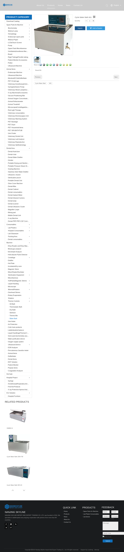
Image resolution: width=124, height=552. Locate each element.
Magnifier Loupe (13, 209)
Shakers (11, 298)
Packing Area (12, 236)
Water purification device (16, 339)
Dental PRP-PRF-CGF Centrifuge (19, 221)
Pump (10, 45)
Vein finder (11, 321)
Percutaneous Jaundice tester (18, 350)
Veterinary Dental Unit (15, 136)
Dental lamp (12, 201)
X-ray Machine (13, 218)
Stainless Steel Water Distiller (18, 172)
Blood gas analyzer (14, 249)
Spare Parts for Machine (14, 25)
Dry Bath (13, 310)
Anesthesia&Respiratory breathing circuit (20, 384)
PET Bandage (13, 122)
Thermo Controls (14, 301)
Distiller (10, 260)
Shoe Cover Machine (15, 183)
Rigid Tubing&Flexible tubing (18, 57)
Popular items (13, 368)
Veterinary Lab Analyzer (16, 139)
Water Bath (13, 318)
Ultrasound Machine (15, 66)
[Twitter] (16, 524)
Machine (9, 242)
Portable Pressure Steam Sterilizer (20, 166)
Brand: (37, 70)
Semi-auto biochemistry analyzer (19, 336)
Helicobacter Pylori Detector (17, 254)
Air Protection (12, 324)
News (68, 5)
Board (10, 54)
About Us (40, 5)
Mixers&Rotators (13, 289)
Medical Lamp (13, 31)
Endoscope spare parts (16, 37)
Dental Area (10, 148)
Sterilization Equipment (16, 275)
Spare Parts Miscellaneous (17, 48)
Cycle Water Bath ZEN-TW (15, 456)
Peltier (10, 63)
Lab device (86, 516)
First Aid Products (14, 387)
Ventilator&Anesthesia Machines (19, 51)
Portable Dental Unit (15, 180)
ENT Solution (12, 362)
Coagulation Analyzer (15, 371)
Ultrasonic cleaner (14, 175)
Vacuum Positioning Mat (16, 95)
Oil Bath (12, 304)
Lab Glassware (13, 233)
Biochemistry (12, 28)
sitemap (96, 549)
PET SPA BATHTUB (15, 130)
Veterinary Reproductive (16, 142)
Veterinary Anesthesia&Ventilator (19, 84)
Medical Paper (13, 40)
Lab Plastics (12, 228)
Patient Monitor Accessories (17, 60)
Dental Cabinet (13, 189)
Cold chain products (15, 327)
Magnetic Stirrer (13, 269)
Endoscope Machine (15, 72)
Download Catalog (12, 21)
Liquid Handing (13, 284)
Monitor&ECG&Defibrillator (17, 78)
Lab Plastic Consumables (91, 514)
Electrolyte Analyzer (15, 252)
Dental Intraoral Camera (16, 198)
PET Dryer (11, 124)
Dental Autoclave (14, 151)
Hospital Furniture (14, 396)
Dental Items (12, 359)
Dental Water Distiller (15, 157)
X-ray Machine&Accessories (18, 93)
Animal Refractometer (15, 101)
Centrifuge (11, 257)
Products (51, 5)
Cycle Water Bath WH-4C (14, 485)
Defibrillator (12, 356)
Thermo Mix (14, 315)
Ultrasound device (14, 344)
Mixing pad (12, 212)
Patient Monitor (13, 365)
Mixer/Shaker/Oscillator (16, 272)
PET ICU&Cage (13, 81)
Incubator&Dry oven (15, 266)
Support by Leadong (87, 549)
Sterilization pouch (14, 177)
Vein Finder (12, 133)
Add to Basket (97, 28)
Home (60, 5)
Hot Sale (9, 374)
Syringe (10, 381)
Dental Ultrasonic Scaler (16, 207)
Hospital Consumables (16, 230)
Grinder (10, 160)
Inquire (80, 28)
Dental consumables (15, 192)
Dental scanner (13, 204)
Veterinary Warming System (17, 119)
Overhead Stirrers (14, 292)
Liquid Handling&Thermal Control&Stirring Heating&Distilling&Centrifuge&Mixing (20, 333)
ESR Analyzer (13, 347)
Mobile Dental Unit (14, 215)
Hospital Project (11, 377)
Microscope (12, 286)
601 (50, 83)
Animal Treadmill (14, 104)
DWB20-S (10, 428)
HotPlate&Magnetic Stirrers (17, 281)
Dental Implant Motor (15, 195)
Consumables (11, 224)
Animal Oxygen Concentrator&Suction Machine (20, 98)
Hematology (12, 34)
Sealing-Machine (14, 169)
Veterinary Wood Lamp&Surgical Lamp (20, 90)
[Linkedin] (11, 524)
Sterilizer (13, 313)
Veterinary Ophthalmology (17, 145)
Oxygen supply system (16, 342)
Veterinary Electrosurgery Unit (18, 116)
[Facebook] (6, 524)
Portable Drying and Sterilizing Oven (20, 163)
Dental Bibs (12, 186)
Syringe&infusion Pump (16, 87)
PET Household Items (15, 127)
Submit (108, 541)
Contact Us (78, 5)
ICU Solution (10, 393)
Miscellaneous (13, 278)
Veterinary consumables (16, 113)
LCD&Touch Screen (15, 42)
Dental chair (12, 154)
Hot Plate (11, 263)
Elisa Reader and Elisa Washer (19, 246)
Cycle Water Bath (40, 83)
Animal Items (10, 69)
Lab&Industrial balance (16, 330)
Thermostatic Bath (16, 307)
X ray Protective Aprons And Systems (20, 389)
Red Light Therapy (14, 110)
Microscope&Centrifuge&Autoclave (20, 107)
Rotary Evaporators (14, 295)
